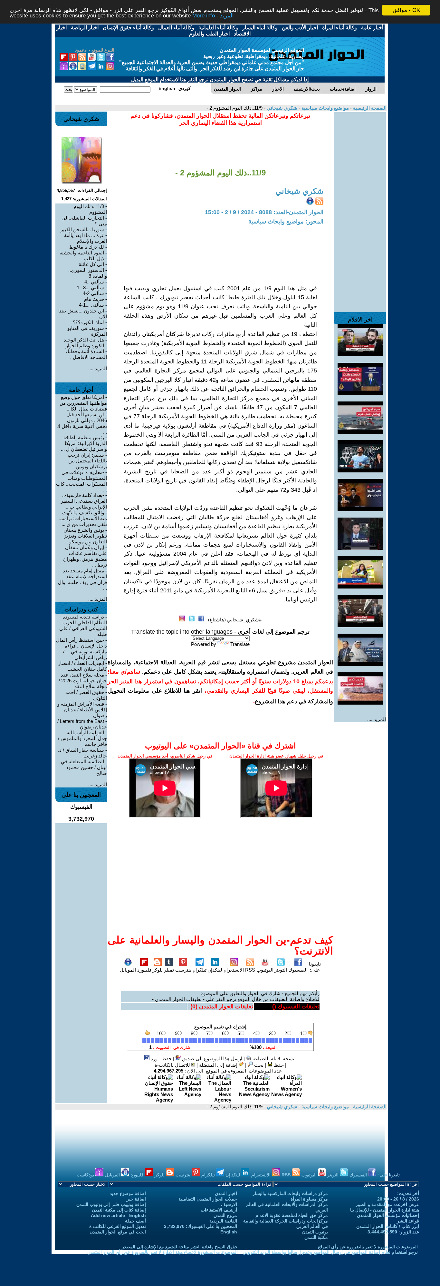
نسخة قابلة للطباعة (272, 1058)
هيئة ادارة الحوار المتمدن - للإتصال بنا (384, 1209)
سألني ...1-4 (91, 305)
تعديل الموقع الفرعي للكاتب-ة (117, 1226)
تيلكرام (199, 970)
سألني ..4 (94, 281)
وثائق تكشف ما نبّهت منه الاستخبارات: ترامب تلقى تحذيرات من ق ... (83, 518)
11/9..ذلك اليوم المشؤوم (90, 209)
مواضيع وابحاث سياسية (324, 108)
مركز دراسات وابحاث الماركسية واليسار (290, 1193)
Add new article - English (118, 1215)
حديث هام (94, 299)
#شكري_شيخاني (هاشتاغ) (235, 619)
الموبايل (128, 970)
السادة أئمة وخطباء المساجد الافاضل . (86, 354)
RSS (250, 970)
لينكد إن (233, 1174)
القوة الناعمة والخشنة (82, 252)
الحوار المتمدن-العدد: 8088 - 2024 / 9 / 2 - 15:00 (264, 212)
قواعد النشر (408, 1220)
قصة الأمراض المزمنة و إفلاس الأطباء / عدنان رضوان (82, 709)
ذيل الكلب (94, 258)
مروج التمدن (225, 1215)
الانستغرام (234, 970)
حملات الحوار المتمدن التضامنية (207, 1199)
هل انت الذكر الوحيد (84, 339)
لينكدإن (214, 970)
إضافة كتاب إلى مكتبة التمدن (119, 1209)
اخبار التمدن (226, 1193)
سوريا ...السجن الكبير (82, 229)
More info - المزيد (213, 16)
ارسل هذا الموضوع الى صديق (211, 1058)
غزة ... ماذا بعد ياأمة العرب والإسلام (85, 238)
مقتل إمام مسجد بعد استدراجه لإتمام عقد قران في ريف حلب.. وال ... (82, 579)
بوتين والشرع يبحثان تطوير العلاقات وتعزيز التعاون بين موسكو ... (85, 535)
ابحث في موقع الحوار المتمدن (118, 1231)
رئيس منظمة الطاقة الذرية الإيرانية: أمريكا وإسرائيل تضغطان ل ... (84, 443)
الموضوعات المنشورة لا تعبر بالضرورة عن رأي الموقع (368, 1246)
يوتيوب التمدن (315, 1231)
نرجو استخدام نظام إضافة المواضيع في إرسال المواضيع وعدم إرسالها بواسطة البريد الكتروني (330, 1252)
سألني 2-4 (93, 293)
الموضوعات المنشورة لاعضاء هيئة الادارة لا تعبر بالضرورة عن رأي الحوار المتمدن (162, 1252)
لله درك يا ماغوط (86, 247)
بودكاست (86, 1174)
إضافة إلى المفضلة (219, 1065)
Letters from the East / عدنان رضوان (82, 723)
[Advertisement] (360, 209)
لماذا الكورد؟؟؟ (88, 322)
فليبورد (144, 970)
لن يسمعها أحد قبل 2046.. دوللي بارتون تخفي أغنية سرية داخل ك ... (81, 423)
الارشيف (229, 1204)
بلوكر (157, 970)
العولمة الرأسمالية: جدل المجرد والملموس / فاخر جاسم (82, 738)
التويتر (280, 970)
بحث (258, 1065)
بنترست (183, 970)
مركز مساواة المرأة (309, 1199)
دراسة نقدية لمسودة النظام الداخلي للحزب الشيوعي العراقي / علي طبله (83, 625)
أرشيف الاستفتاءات (219, 1209)
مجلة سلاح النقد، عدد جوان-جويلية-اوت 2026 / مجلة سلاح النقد (83, 680)
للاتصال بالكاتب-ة (173, 1065)
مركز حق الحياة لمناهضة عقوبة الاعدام (291, 1215)
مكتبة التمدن (316, 1237)
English (228, 1231)
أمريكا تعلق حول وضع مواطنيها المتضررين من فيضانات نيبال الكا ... (83, 402)
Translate (240, 644)
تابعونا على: (315, 967)
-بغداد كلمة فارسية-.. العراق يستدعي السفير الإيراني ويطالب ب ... (84, 500)
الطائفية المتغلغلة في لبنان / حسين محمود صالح (84, 767)
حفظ (278, 1065)
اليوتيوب (264, 970)
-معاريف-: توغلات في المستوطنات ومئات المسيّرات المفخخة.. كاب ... (81, 481)
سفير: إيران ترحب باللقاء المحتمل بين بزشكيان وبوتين (87, 460)
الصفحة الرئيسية (369, 108)
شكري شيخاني (281, 108)
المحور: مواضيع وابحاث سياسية (285, 221)
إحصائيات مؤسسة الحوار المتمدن (388, 1215)
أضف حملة (135, 1220)
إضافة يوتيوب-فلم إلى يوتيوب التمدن (111, 1204)
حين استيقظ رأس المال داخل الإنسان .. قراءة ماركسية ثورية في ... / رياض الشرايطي (81, 648)
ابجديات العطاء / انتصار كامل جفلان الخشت (82, 666)
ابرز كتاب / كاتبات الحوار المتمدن (387, 1226)
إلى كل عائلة (91, 264)
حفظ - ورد (160, 1058)
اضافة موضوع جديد (128, 1193)
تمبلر (169, 970)
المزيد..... (376, 719)
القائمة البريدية (223, 1220)
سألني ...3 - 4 (90, 287)
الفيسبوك (298, 970)
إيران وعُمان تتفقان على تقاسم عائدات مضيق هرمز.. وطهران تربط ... (85, 556)
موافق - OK (406, 10)
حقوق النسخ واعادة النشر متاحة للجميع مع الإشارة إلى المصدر (180, 1246)
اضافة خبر (136, 1199)
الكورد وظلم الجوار (85, 345)
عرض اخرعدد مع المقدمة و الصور (387, 1204)
